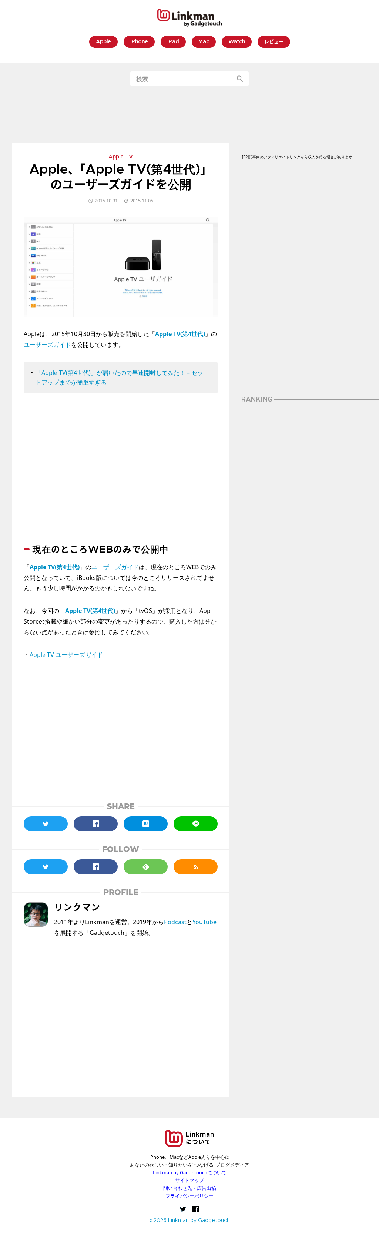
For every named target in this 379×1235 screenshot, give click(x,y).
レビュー (274, 42)
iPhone (139, 42)
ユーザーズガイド (47, 344)
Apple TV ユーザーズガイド (66, 655)
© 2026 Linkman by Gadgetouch (190, 1220)
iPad (173, 42)
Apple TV (120, 157)
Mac (203, 42)
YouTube (204, 922)
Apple (103, 42)
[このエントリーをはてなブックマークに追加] (146, 823)
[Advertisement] (189, 114)
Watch (236, 42)
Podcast (175, 922)
